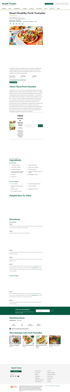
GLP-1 (35, 21)
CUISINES (25, 8)
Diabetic (31, 21)
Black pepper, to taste (33, 174)
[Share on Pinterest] (10, 24)
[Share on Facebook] (13, 24)
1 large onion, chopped (15, 167)
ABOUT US (52, 8)
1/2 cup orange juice (32, 169)
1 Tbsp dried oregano (15, 165)
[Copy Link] (23, 24)
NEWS (58, 8)
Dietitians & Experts (51, 374)
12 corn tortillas (14, 183)
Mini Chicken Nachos (28, 345)
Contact (49, 381)
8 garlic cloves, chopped (33, 167)
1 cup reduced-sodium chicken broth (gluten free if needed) (17, 172)
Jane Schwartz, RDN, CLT (20, 18)
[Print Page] (16, 24)
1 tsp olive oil (13, 176)
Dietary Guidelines (51, 372)
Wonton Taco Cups (54, 345)
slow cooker (35, 267)
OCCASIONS (39, 8)
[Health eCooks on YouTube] (18, 376)
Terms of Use (50, 376)
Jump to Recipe (13, 82)
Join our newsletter (49, 3)
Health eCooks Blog (39, 379)
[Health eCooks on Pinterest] (16, 376)
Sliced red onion (14, 188)
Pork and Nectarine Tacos (41, 346)
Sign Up (40, 125)
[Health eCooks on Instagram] (13, 376)
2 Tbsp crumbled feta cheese (34, 183)
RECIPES (4, 8)
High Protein (19, 21)
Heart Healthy (12, 21)
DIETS (10, 8)
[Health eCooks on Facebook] (11, 376)
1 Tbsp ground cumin (32, 165)
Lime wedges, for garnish (16, 191)
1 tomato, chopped (32, 186)
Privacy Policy (50, 378)
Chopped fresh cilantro (33, 188)
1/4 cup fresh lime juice (15, 169)
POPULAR (32, 8)
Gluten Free (25, 21)
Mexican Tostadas (14, 345)
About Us (49, 370)
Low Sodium (37, 376)
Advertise (49, 379)
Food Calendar (38, 381)
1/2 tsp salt (13, 174)
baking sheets (34, 295)
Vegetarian (37, 378)
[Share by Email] (19, 24)
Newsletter (16, 371)
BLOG (45, 8)
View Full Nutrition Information (17, 80)
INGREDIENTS (17, 8)
